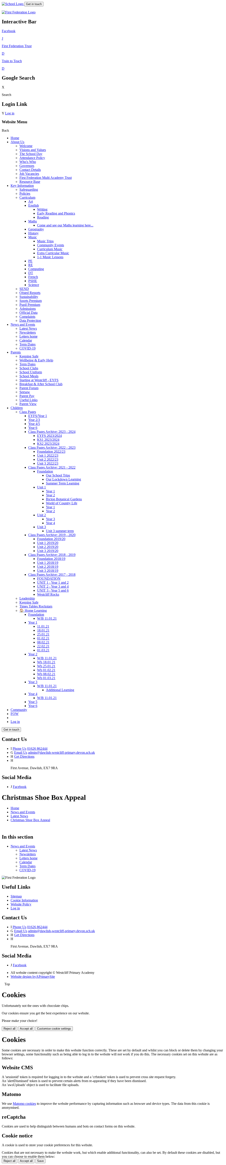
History (33, 233)
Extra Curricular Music (53, 253)
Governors (26, 166)
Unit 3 (41, 527)
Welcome (25, 146)
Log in (9, 113)
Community (19, 710)
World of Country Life (61, 503)
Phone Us (19, 748)
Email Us (20, 752)
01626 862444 (37, 748)
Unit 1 (41, 487)
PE (30, 261)
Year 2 (50, 495)
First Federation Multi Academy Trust (45, 178)
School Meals (28, 376)
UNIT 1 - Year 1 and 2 (53, 582)
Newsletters (27, 332)
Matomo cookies (24, 1103)
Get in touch (34, 4)
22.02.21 (43, 646)
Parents (16, 352)
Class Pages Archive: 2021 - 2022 (51, 467)
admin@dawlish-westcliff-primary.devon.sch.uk (61, 752)
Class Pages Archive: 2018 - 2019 (51, 555)
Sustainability (28, 297)
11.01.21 (43, 626)
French (33, 277)
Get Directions (24, 756)
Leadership (27, 598)
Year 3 (50, 519)
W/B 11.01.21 (47, 618)
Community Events (50, 245)
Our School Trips (58, 475)
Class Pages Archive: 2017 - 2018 (51, 574)
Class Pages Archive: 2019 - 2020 (51, 535)
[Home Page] (13, 4)
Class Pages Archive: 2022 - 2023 (51, 447)
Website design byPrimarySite (33, 976)
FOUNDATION (48, 578)
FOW (15, 714)
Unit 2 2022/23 (47, 459)
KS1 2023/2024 (48, 439)
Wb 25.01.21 (46, 666)
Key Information (22, 185)
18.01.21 (43, 630)
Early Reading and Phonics (56, 213)
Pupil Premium (29, 305)
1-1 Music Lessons (50, 257)
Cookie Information (24, 900)
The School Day (30, 154)
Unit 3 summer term (60, 531)
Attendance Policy (32, 158)
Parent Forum (28, 388)
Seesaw (24, 392)
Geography (36, 229)
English (33, 205)
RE (30, 265)
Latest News (28, 328)
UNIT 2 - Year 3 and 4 (53, 586)
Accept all (26, 1028)
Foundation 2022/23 (51, 451)
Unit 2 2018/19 (47, 566)
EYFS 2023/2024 (49, 436)
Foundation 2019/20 (51, 539)
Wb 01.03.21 (46, 678)
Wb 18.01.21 (46, 662)
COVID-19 (27, 348)
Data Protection (30, 320)
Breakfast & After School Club (40, 384)
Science (33, 285)
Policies (24, 193)
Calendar (25, 340)
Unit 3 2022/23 (47, 463)
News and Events (23, 324)
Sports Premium (30, 301)
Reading (43, 217)
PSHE (32, 281)
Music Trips (45, 241)
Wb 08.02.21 (46, 674)
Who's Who (27, 162)
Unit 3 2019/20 (47, 551)
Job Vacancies (29, 174)
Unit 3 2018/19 (47, 570)
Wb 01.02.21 (46, 670)
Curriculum (27, 197)
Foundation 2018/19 (51, 559)
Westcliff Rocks (48, 594)
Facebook (19, 787)
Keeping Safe (28, 356)
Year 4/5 (34, 424)
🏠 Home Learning (33, 610)
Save (40, 1161)
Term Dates (27, 344)
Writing (42, 209)
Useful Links (28, 400)
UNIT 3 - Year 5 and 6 (53, 590)
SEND (24, 289)
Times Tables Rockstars (35, 606)
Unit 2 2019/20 (47, 547)
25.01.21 (43, 634)
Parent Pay (26, 396)
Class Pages (27, 412)
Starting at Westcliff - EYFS (38, 380)
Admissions (27, 308)
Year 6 (32, 428)
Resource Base (29, 181)
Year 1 (50, 491)
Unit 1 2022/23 (47, 455)
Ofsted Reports (29, 293)
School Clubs (28, 368)
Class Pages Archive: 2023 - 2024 (51, 432)
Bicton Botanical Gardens (64, 499)
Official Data (28, 312)
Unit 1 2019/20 (47, 543)
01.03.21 (43, 650)
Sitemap (16, 896)
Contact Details (30, 170)
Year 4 (50, 523)
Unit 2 (41, 515)
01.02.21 (43, 638)
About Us (17, 142)
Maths (32, 221)
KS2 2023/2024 (48, 443)
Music (32, 237)
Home (15, 138)
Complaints (27, 316)
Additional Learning (60, 690)
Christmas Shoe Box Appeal (30, 820)
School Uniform (30, 372)
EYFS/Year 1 (37, 416)
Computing (36, 269)
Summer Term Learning (62, 483)
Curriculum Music (49, 249)
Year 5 (32, 702)
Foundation (45, 471)
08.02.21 (43, 642)
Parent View (28, 404)
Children (17, 408)
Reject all (9, 1028)
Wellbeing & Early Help (36, 360)
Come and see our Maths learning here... (65, 225)
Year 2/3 (34, 420)
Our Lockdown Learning (63, 479)
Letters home (28, 336)
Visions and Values (32, 150)
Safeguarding (28, 189)
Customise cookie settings (54, 1028)
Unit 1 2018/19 (47, 563)
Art (30, 201)
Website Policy (21, 904)
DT (30, 273)
